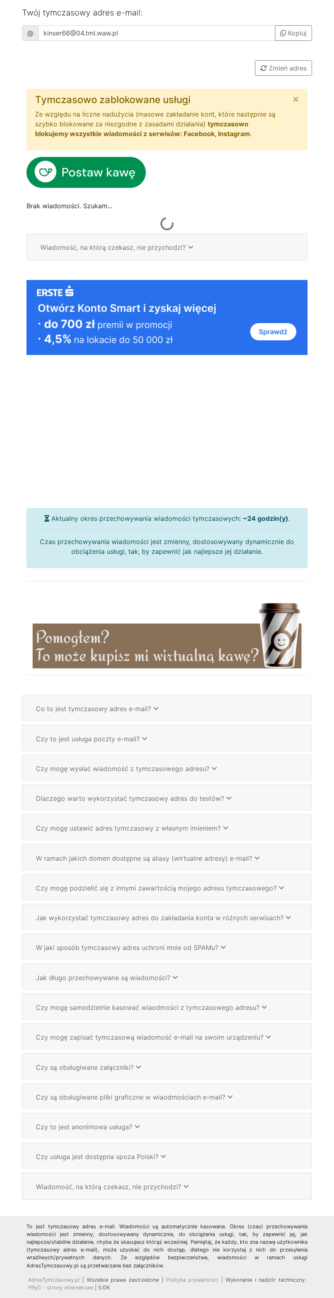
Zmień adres (287, 68)
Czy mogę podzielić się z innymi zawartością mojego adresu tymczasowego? (157, 888)
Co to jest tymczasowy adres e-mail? (94, 709)
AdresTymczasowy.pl (53, 1280)
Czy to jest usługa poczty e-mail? (89, 739)
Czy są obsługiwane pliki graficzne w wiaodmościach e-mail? (131, 1097)
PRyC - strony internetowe (60, 1288)
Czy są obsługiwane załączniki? (86, 1067)
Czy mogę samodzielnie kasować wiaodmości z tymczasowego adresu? (148, 1007)
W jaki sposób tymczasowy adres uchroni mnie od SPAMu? (128, 947)
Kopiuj (296, 33)
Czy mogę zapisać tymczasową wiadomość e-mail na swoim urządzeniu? (151, 1037)
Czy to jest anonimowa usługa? (85, 1127)
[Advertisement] (167, 432)
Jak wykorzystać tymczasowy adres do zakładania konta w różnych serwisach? (161, 918)
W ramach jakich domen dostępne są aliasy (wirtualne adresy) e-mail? (145, 858)
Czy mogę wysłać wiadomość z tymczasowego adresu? (123, 769)
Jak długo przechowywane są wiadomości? (104, 978)
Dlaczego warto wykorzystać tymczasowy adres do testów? (131, 798)
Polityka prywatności (192, 1280)
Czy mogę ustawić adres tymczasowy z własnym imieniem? (129, 828)
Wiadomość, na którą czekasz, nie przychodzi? (114, 247)
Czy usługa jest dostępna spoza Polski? (98, 1157)
